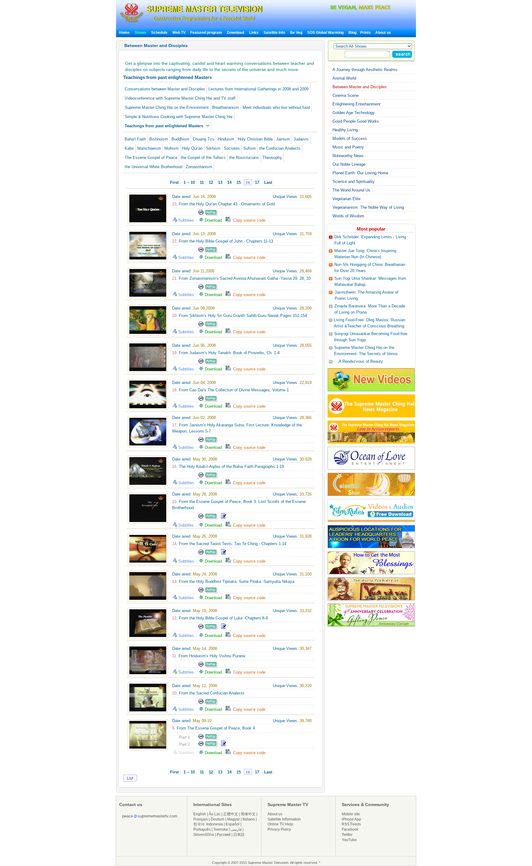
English (199, 814)
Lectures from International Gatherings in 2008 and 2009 (258, 89)
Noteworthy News (348, 155)
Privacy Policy (279, 829)
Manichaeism (149, 148)
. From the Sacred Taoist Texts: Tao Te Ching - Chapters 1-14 (229, 543)
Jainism (283, 139)
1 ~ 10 (189, 182)
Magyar (233, 819)
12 (211, 182)
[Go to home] (191, 22)
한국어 (198, 824)
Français (200, 819)
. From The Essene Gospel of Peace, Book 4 (213, 728)
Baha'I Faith (135, 139)
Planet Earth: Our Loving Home (360, 173)
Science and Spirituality (353, 181)
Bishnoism (158, 139)
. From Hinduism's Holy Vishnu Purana (208, 656)
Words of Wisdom (348, 216)
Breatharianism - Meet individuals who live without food (261, 107)
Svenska (220, 829)
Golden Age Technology (353, 112)
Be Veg (296, 32)
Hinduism (226, 139)
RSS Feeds (351, 824)
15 (238, 182)
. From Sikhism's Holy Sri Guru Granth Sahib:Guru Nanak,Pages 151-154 (239, 315)
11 (202, 182)
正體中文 (230, 814)
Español (233, 824)
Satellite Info (274, 32)
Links (254, 32)
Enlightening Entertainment (356, 104)
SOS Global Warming (325, 32)
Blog (353, 32)
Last (268, 182)
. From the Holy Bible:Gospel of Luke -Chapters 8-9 (220, 618)
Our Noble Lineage (348, 164)
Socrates (232, 148)
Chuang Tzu (203, 139)
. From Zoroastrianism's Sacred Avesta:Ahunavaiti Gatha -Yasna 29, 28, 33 (241, 278)
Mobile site (351, 814)
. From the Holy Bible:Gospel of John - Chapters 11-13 (222, 241)
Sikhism (213, 148)
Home (124, 32)
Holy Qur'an (192, 148)
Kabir (129, 148)
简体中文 (248, 814)
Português (202, 829)
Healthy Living (345, 130)
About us (383, 32)
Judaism (300, 139)
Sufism (249, 148)
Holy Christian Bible (255, 139)
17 (257, 182)
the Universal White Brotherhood (153, 166)
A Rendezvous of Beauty (361, 361)
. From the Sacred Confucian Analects (208, 693)
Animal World (344, 78)
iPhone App (351, 819)
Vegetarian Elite (346, 198)
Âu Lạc (214, 814)
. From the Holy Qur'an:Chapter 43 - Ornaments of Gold (223, 204)
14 (229, 182)
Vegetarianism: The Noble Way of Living (368, 207)
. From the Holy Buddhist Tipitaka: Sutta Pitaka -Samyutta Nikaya (233, 581)
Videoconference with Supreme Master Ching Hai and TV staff (180, 98)
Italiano (249, 819)
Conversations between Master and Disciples (165, 89)
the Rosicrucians (244, 157)
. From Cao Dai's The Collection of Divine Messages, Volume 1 (230, 390)
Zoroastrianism (199, 166)
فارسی (236, 829)
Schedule (159, 32)
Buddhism (180, 139)
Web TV (179, 32)
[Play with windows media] (201, 214)
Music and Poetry (348, 147)
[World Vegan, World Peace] (343, 9)
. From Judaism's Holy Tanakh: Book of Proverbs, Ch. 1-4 (226, 352)
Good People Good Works (355, 121)
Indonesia (214, 824)
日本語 (238, 834)
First (174, 182)
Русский (224, 834)
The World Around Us (351, 190)
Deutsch (217, 819)
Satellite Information (284, 819)
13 (220, 182)
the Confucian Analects (279, 148)
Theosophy (272, 157)
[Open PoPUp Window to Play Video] (211, 214)
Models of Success (349, 138)
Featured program (206, 32)
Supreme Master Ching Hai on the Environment (167, 107)
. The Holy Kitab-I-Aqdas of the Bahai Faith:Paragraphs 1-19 (228, 466)
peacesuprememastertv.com (149, 816)
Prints (366, 32)
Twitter (347, 834)
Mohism (171, 148)
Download (235, 32)
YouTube (349, 840)
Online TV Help (280, 824)
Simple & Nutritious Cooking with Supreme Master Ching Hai (178, 116)
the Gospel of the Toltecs (203, 157)
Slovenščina (203, 834)
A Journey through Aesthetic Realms (364, 69)
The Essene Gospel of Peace (151, 157)
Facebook (350, 829)
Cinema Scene (345, 95)
